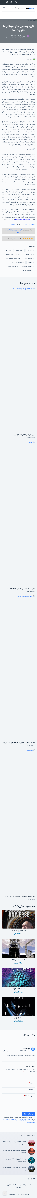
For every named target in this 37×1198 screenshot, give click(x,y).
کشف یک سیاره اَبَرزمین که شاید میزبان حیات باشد (14, 1151)
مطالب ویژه (14, 37)
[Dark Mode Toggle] (5, 1193)
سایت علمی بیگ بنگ (18, 8)
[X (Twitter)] (11, 2)
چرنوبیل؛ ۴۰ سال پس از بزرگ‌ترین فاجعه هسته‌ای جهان (14, 1143)
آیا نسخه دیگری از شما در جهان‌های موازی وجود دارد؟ (16, 1160)
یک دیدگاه (7, 37)
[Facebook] (16, 2)
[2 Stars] (30, 238)
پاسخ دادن (5, 1051)
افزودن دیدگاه (28, 1096)
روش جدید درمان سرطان (14, 254)
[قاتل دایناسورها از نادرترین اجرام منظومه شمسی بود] (18, 667)
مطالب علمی (21, 37)
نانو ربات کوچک (13, 266)
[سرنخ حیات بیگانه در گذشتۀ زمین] (18, 360)
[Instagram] (7, 2)
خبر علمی (8, 250)
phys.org (13, 224)
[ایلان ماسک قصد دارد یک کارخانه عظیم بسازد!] (18, 514)
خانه (30, 1185)
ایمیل (31, 1083)
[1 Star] (32, 239)
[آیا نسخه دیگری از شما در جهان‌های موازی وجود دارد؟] (31, 1160)
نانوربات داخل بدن (28, 270)
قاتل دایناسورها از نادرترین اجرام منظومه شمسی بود (19, 742)
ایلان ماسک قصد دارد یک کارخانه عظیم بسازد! (21, 589)
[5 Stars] (23, 238)
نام (32, 1077)
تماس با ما (8, 1185)
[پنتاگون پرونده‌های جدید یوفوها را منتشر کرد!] (31, 1169)
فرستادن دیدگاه (28, 1114)
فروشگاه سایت (23, 1185)
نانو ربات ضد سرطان (27, 266)
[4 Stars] (26, 238)
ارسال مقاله (18, 1187)
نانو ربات (31, 262)
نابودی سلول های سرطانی (14, 258)
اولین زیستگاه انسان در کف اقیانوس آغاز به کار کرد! (19, 896)
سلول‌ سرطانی (29, 258)
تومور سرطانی (19, 250)
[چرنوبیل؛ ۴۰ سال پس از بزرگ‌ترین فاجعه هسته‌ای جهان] (31, 1143)
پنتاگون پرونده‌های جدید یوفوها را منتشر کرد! (14, 1168)
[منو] (4, 8)
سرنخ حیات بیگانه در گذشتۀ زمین (24, 435)
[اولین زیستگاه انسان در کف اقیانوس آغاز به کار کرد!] (18, 821)
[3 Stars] (28, 238)
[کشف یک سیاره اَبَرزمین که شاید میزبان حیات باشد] (31, 1151)
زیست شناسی (28, 37)
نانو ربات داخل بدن (18, 262)
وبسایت (31, 1089)
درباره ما (15, 1185)
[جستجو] (3, 2)
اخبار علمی (30, 250)
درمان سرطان (29, 254)
